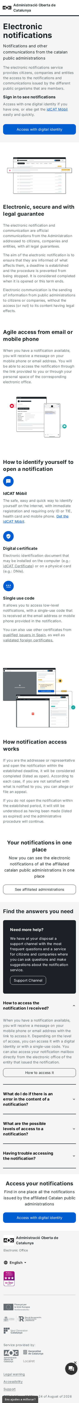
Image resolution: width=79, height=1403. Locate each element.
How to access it (49, 1073)
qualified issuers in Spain (24, 635)
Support (10, 1389)
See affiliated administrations (39, 889)
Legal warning (14, 1374)
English (16, 1262)
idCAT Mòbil (57, 109)
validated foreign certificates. (28, 640)
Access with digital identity (39, 129)
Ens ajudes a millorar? (20, 1399)
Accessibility (13, 1381)
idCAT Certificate (17, 566)
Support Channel (28, 980)
